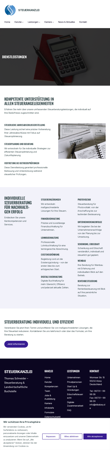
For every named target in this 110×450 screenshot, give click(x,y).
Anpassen (51, 436)
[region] (55, 434)
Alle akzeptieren (95, 436)
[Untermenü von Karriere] (53, 22)
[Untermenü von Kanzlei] (22, 22)
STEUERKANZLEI (28, 10)
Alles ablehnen (71, 436)
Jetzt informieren (16, 344)
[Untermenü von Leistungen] (39, 22)
